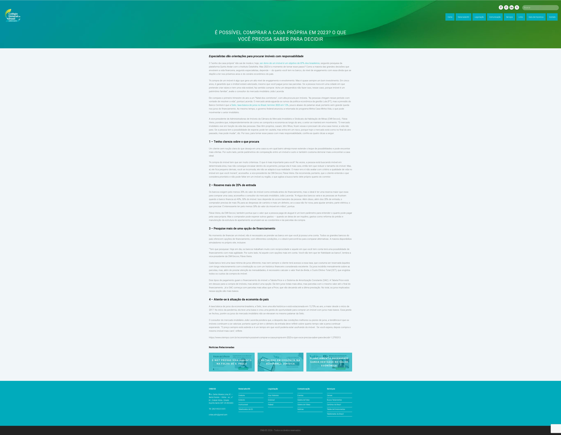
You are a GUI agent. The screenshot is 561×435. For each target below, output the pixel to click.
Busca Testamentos (334, 400)
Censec (329, 395)
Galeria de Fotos (303, 400)
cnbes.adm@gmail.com (218, 415)
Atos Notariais (273, 395)
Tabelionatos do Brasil (335, 414)
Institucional (243, 405)
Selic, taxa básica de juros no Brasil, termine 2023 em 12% (260, 105)
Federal (270, 405)
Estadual (271, 400)
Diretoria (241, 395)
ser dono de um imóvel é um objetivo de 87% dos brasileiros (290, 63)
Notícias (300, 409)
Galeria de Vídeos (303, 405)
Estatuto (241, 400)
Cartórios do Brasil (334, 405)
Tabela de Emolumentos (336, 409)
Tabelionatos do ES (245, 409)
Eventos (300, 395)
